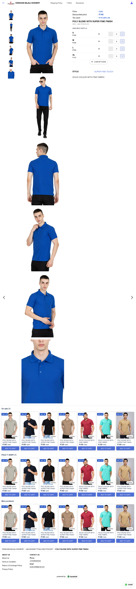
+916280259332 (35, 561)
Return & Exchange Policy (12, 565)
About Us (5, 558)
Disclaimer (80, 3)
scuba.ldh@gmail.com (37, 567)
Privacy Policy (7, 569)
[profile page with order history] (132, 3)
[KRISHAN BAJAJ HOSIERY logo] (10, 3)
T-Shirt (69, 3)
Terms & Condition (9, 562)
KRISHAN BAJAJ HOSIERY (28, 3)
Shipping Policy (56, 3)
